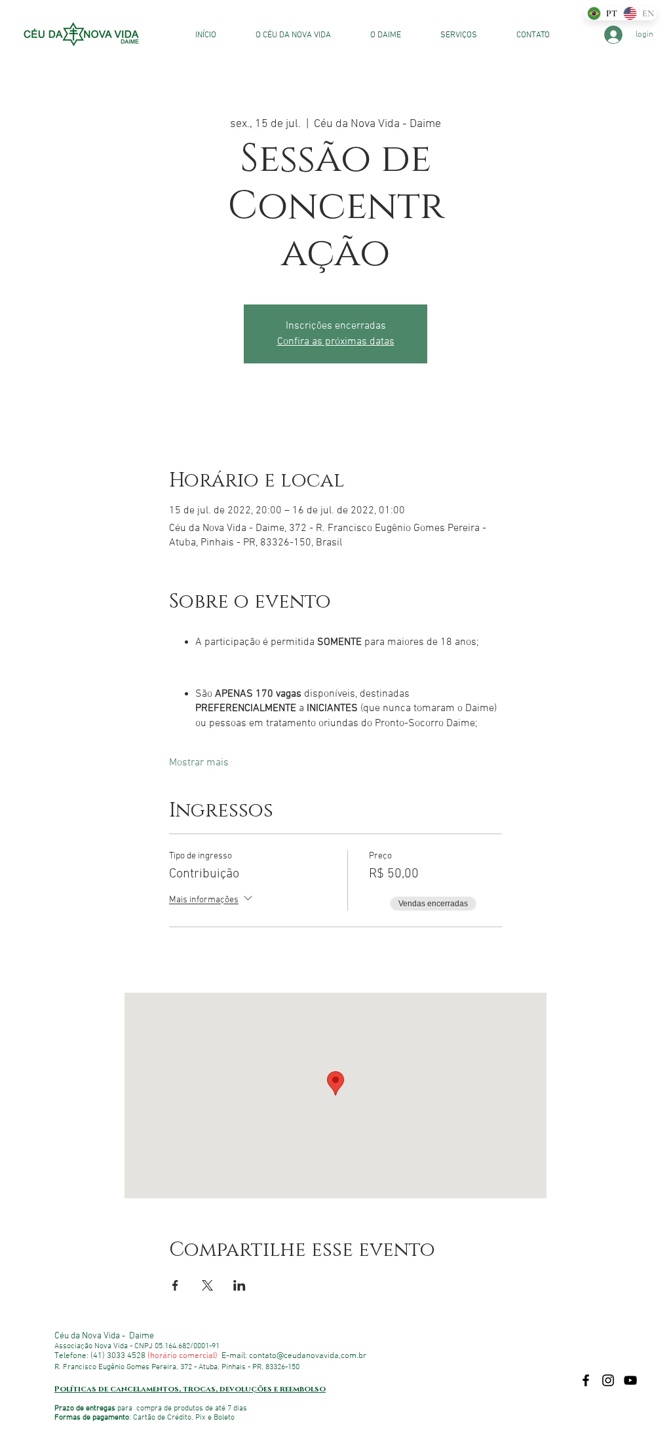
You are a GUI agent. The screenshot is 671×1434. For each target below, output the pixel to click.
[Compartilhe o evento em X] (207, 1285)
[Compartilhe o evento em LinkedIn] (239, 1285)
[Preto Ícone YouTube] (630, 1380)
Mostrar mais (199, 762)
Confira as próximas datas (335, 341)
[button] (449, 35)
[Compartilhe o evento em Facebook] (175, 1285)
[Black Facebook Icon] (586, 1380)
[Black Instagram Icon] (608, 1380)
